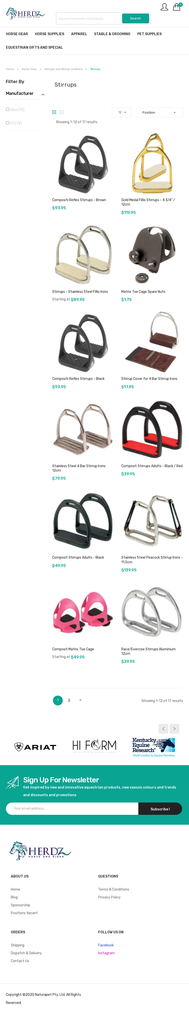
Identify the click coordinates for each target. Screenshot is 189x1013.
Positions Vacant (24, 913)
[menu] (94, 40)
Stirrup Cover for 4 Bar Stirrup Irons (149, 379)
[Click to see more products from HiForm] (94, 747)
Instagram (106, 953)
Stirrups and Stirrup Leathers (64, 69)
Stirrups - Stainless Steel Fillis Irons (80, 292)
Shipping (17, 945)
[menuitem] (17, 34)
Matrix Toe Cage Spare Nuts (143, 292)
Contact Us (20, 961)
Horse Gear (29, 69)
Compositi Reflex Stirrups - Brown (79, 200)
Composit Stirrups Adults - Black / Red (152, 466)
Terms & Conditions (113, 889)
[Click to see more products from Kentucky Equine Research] (153, 747)
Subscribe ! (160, 809)
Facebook (106, 945)
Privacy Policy (109, 897)
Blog (14, 897)
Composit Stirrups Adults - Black (78, 557)
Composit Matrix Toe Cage (73, 649)
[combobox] (103, 18)
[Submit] (135, 18)
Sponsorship (20, 905)
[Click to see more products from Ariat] (35, 747)
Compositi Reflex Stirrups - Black (78, 379)
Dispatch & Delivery (26, 953)
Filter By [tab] (15, 81)
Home (10, 69)
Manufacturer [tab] (19, 93)
